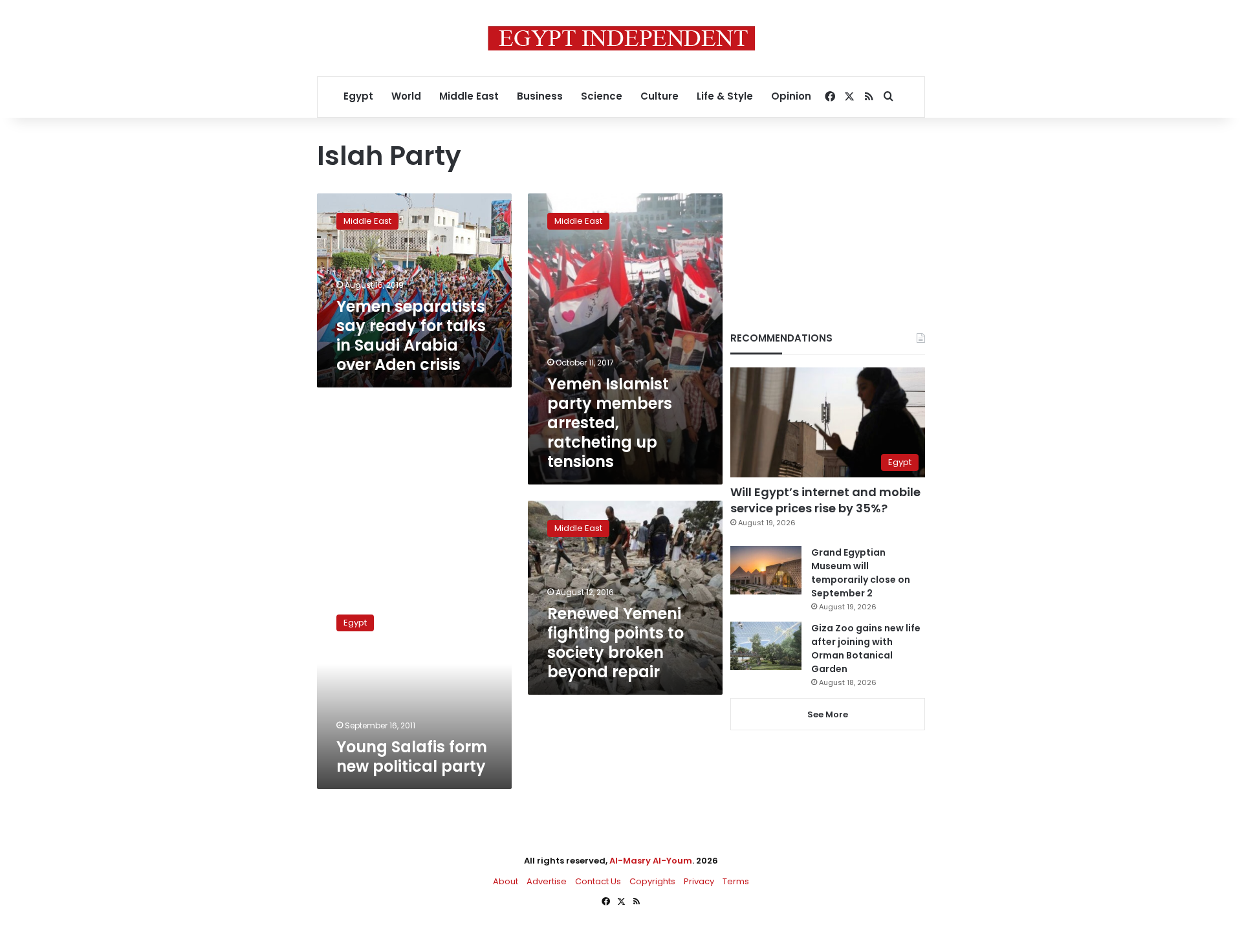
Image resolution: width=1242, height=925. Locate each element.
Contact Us (598, 881)
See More (827, 714)
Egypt (358, 96)
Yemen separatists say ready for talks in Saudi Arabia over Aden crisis (411, 335)
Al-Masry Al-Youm (650, 860)
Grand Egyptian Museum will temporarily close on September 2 (860, 573)
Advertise (547, 881)
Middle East (469, 96)
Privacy (699, 881)
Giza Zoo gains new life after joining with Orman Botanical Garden (866, 648)
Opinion (791, 96)
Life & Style (725, 96)
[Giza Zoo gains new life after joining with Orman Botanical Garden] (765, 646)
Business (540, 96)
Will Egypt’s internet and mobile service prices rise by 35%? (825, 500)
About (505, 881)
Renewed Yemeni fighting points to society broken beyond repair (615, 642)
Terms (736, 881)
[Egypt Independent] (621, 38)
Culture (659, 96)
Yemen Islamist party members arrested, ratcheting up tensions (609, 422)
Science (601, 96)
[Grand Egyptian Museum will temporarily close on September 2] (765, 570)
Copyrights (652, 881)
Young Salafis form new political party (411, 756)
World (406, 96)
